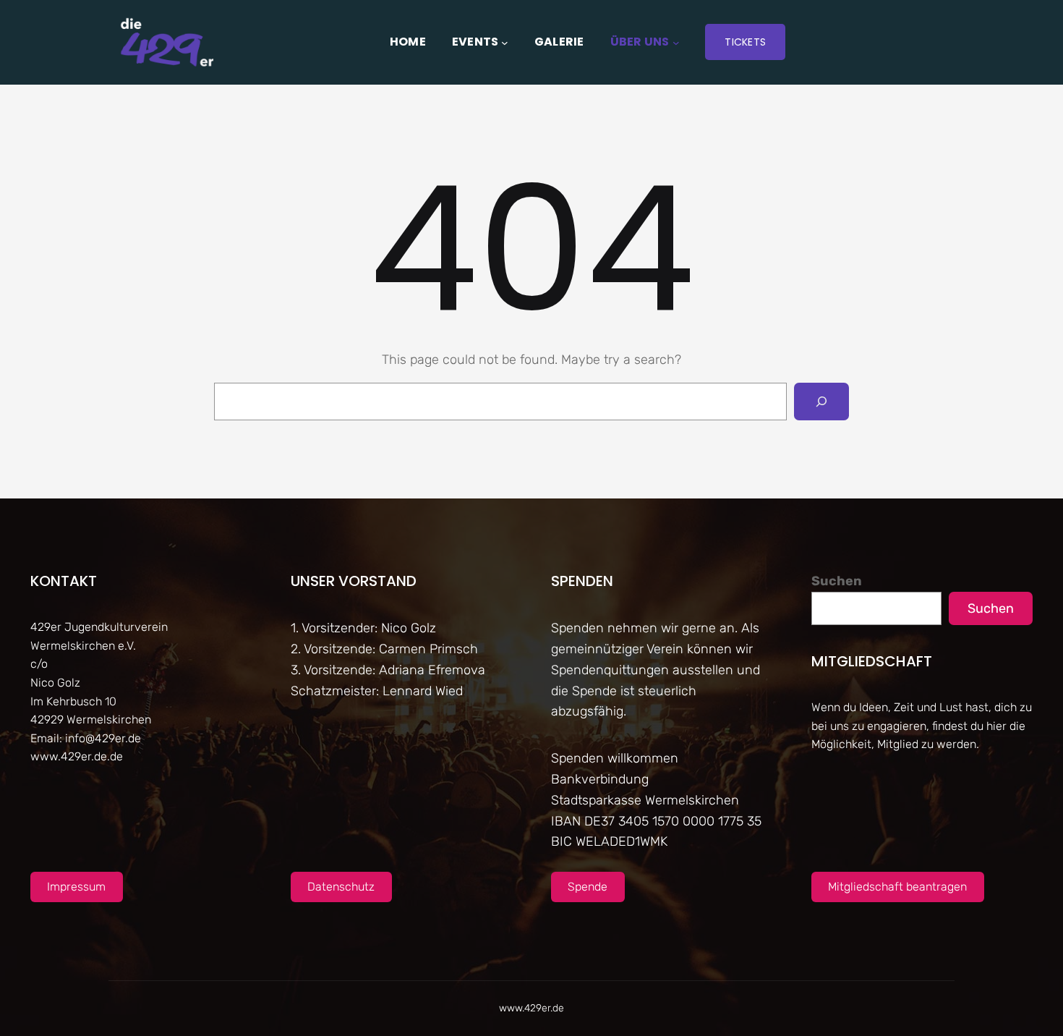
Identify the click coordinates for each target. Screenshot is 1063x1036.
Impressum (76, 886)
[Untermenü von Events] (504, 42)
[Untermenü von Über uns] (676, 42)
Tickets (745, 42)
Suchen (836, 581)
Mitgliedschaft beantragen (897, 886)
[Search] (821, 401)
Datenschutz (341, 886)
